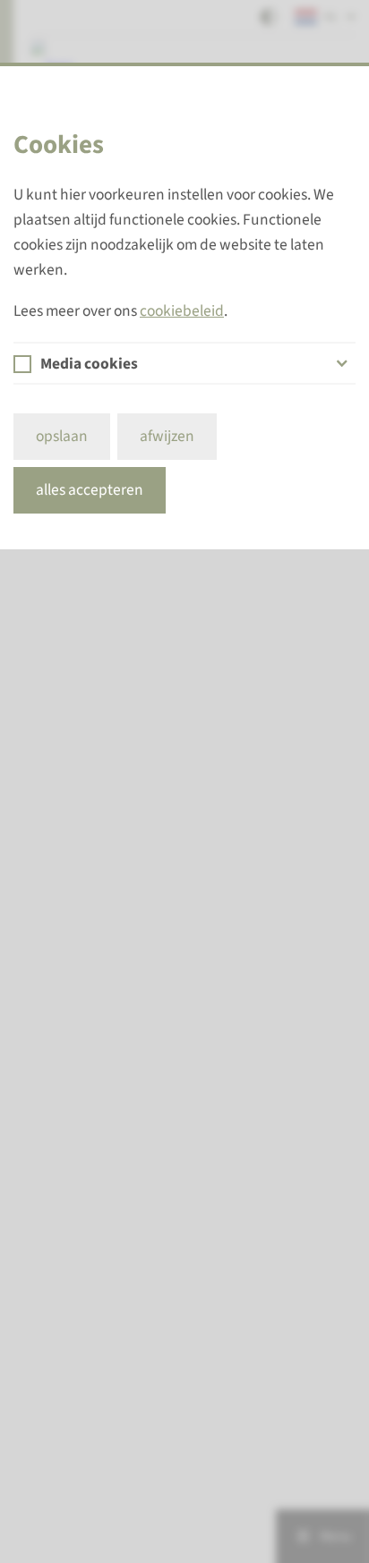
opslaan (62, 436)
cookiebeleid (182, 311)
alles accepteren (89, 490)
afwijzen (167, 436)
